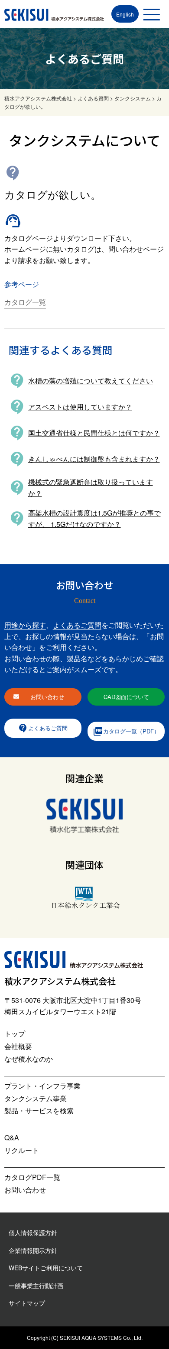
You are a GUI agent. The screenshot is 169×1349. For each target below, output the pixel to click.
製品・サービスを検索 (39, 1111)
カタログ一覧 (25, 302)
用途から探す (25, 625)
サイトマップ (27, 1303)
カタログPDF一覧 (32, 1177)
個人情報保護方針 (33, 1232)
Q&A (11, 1137)
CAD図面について (126, 697)
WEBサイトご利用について (46, 1267)
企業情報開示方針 (33, 1250)
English (125, 14)
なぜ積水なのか (28, 1059)
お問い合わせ (47, 697)
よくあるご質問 (77, 625)
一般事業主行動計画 (36, 1285)
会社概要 (18, 1046)
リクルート (21, 1150)
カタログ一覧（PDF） (126, 731)
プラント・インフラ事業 (42, 1086)
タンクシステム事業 (35, 1098)
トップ (14, 1034)
